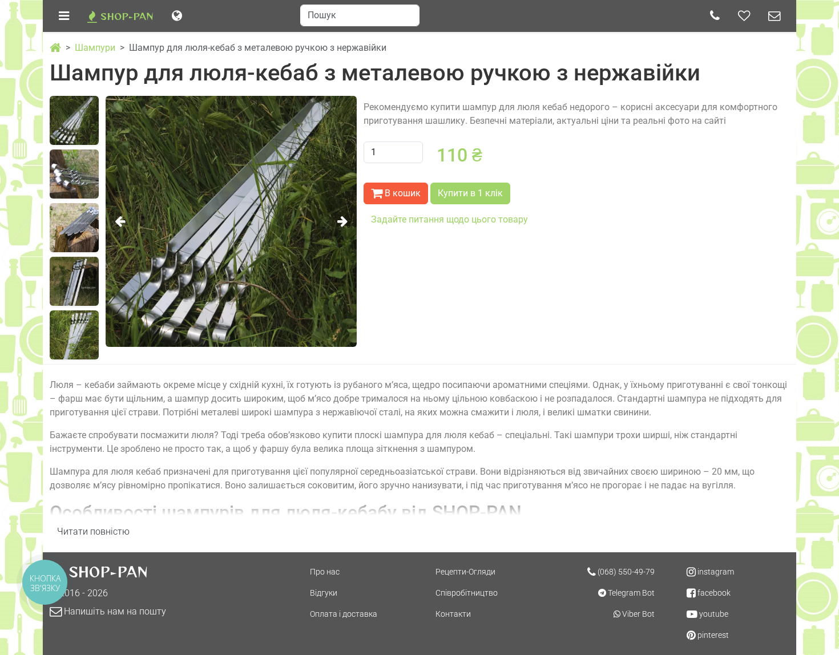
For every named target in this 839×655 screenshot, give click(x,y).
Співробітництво (466, 592)
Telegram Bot (630, 592)
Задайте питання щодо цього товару (449, 219)
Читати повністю (93, 531)
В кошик (401, 193)
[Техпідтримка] (774, 16)
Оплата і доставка (343, 613)
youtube (712, 613)
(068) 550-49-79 (625, 571)
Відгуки (323, 592)
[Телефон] (715, 16)
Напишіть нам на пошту (114, 611)
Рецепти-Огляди (465, 571)
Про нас (325, 571)
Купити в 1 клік (470, 193)
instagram (715, 571)
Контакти (453, 613)
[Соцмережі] (744, 16)
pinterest (712, 635)
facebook (713, 592)
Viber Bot (637, 613)
